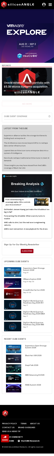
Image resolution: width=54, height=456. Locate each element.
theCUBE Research (30, 441)
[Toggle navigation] (50, 4)
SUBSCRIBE (27, 251)
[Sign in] (44, 4)
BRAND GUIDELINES (26, 427)
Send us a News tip (11, 431)
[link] (27, 82)
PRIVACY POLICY (9, 423)
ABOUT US (35, 423)
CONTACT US (8, 427)
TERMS (23, 423)
